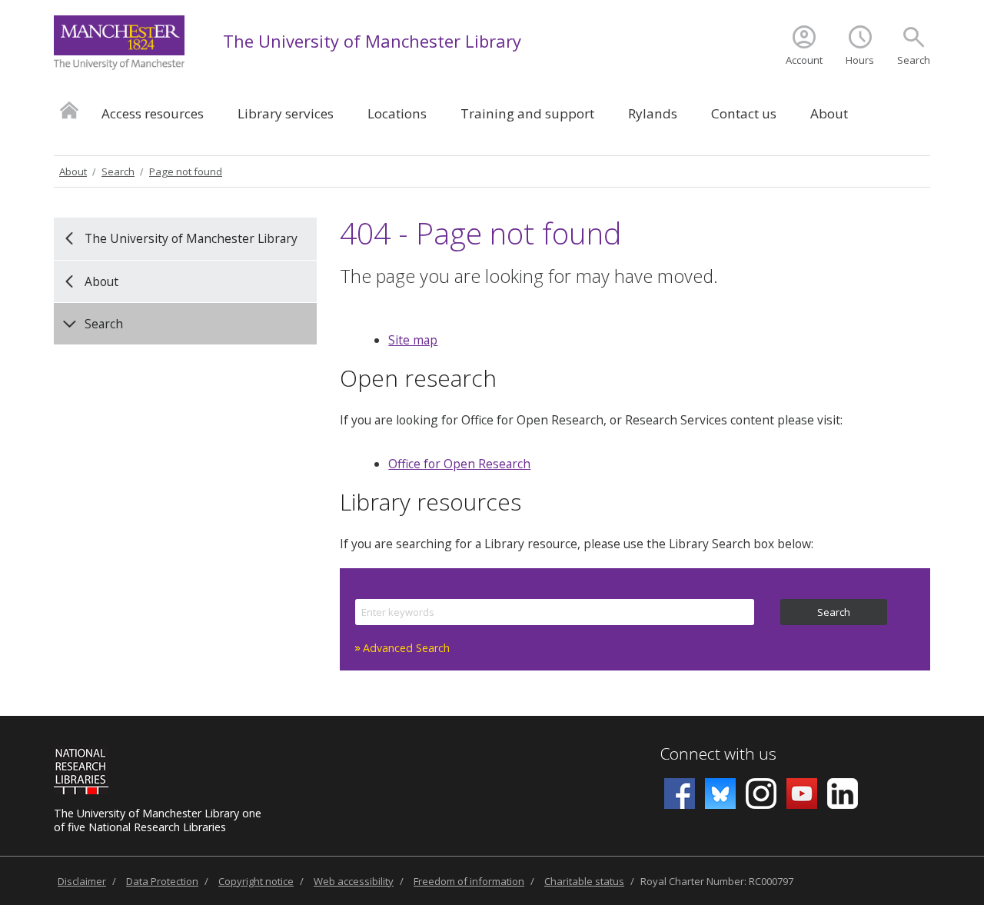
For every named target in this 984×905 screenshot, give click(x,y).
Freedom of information (469, 881)
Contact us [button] (743, 113)
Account (804, 60)
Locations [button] (397, 113)
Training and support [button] (527, 113)
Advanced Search (406, 647)
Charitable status (584, 881)
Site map (412, 339)
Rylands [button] (652, 113)
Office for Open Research (459, 463)
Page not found (185, 171)
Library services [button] (286, 113)
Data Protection (162, 881)
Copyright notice (256, 881)
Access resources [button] (152, 113)
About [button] (829, 113)
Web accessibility (354, 881)
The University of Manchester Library (372, 40)
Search (913, 60)
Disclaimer (82, 881)
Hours (860, 60)
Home (69, 109)
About (73, 171)
